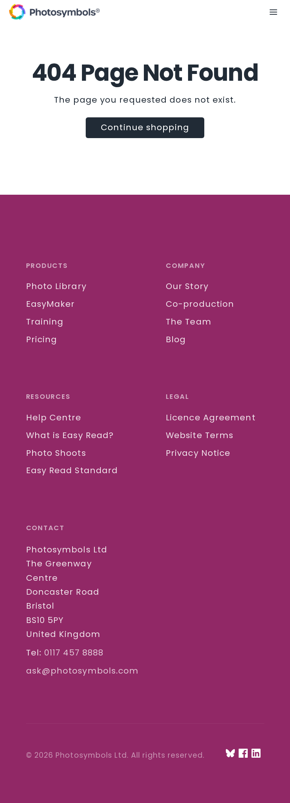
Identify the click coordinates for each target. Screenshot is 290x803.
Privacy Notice (198, 453)
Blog (176, 339)
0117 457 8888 (73, 652)
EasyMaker (50, 304)
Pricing (41, 339)
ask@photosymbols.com (82, 671)
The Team (188, 322)
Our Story (187, 286)
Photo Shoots (56, 453)
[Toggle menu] (277, 12)
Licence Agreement (211, 417)
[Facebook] (243, 753)
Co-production (200, 304)
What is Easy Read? (70, 435)
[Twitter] (230, 753)
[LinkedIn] (256, 753)
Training (45, 322)
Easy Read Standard (72, 470)
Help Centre (54, 417)
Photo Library (56, 286)
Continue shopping (145, 127)
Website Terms (199, 435)
